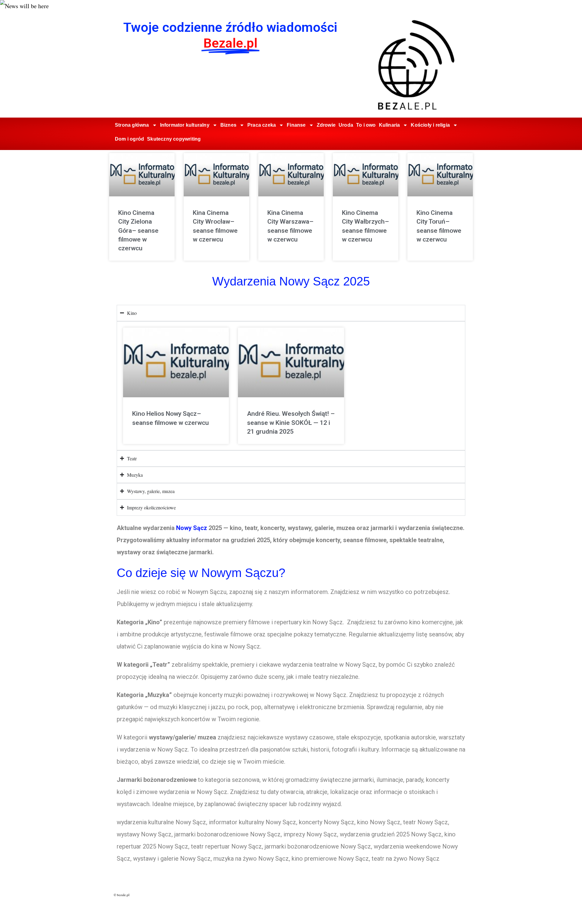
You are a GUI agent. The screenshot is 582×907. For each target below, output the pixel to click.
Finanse (296, 125)
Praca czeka (261, 125)
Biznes (228, 125)
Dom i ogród (129, 139)
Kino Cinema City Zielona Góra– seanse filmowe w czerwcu (138, 230)
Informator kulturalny (184, 125)
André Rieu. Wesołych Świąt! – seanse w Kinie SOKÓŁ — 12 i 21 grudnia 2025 (291, 422)
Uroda (346, 125)
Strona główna (132, 125)
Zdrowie (326, 125)
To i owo (366, 125)
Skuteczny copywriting (174, 139)
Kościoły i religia (430, 125)
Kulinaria (389, 125)
